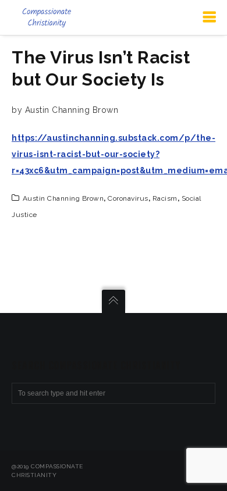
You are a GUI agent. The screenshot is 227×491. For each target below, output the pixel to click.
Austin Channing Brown (63, 198)
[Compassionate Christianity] (46, 17)
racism (165, 198)
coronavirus (128, 198)
